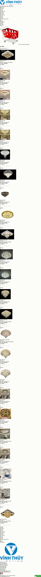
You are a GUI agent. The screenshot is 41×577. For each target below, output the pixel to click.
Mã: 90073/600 (2, 279)
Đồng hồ (1, 20)
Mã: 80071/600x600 (3, 319)
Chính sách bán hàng (3, 563)
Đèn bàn (1, 17)
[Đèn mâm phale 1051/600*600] (7, 518)
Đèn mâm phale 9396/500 (4, 361)
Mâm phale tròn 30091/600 (5, 202)
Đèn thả (1, 9)
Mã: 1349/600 (2, 160)
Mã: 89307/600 (2, 220)
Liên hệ (1, 25)
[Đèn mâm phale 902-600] (5, 418)
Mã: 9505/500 (2, 379)
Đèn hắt (1, 10)
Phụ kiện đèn (2, 21)
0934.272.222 (11, 6)
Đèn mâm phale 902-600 (4, 421)
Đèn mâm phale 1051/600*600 (5, 521)
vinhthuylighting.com (4, 576)
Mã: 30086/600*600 (3, 499)
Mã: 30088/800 (2, 399)
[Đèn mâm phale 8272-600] (5, 139)
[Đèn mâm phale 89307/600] (7, 219)
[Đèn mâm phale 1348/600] (8, 179)
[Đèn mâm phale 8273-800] (5, 79)
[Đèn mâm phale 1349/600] (5, 159)
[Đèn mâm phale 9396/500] (5, 358)
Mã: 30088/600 (2, 459)
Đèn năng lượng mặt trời (4, 18)
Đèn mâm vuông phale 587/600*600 (6, 62)
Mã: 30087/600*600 (3, 479)
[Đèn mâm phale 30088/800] (5, 398)
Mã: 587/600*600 (3, 60)
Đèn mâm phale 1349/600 (4, 162)
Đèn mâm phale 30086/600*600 (5, 501)
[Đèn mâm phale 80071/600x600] (6, 318)
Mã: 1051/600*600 (3, 519)
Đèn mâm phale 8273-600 (4, 102)
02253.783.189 (5, 6)
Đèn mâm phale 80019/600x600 (5, 241)
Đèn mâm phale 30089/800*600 (5, 441)
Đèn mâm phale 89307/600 (5, 222)
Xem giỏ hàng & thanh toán (24, 44)
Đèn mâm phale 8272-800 (4, 122)
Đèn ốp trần (2, 13)
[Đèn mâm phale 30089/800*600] (5, 438)
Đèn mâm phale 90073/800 (5, 261)
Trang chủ (1, 22)
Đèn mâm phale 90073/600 (5, 281)
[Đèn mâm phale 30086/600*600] (5, 498)
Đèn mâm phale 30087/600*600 (5, 481)
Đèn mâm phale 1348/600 (4, 182)
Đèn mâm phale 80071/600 (5, 301)
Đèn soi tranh (2, 15)
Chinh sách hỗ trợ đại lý (4, 565)
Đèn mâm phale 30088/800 (5, 401)
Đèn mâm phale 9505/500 (4, 381)
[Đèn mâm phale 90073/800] (6, 259)
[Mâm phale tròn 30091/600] (5, 199)
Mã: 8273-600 (2, 100)
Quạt (1, 19)
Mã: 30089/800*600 (3, 439)
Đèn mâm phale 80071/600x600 (5, 321)
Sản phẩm (2, 24)
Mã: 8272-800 (2, 120)
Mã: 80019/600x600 (3, 240)
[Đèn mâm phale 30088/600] (5, 458)
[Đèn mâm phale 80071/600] (5, 298)
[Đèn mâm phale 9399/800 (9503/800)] (6, 338)
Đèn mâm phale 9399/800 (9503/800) (6, 341)
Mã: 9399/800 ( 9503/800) (4, 339)
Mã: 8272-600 (2, 140)
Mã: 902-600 (2, 419)
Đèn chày (1, 537)
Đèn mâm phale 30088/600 (5, 461)
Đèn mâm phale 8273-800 (4, 82)
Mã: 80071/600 (2, 299)
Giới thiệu (1, 23)
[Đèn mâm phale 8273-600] (5, 99)
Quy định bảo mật (3, 566)
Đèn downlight (2, 11)
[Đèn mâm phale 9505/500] (5, 378)
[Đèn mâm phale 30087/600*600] (5, 478)
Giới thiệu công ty (3, 562)
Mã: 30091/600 (2, 200)
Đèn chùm (1, 14)
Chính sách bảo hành (3, 564)
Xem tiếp (1, 527)
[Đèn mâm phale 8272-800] (5, 119)
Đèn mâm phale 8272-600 (4, 142)
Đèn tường (2, 8)
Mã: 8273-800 (2, 80)
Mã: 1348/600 (2, 180)
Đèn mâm (1, 12)
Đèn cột (1, 16)
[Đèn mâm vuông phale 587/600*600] (7, 59)
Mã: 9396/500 (2, 359)
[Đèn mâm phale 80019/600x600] (7, 239)
